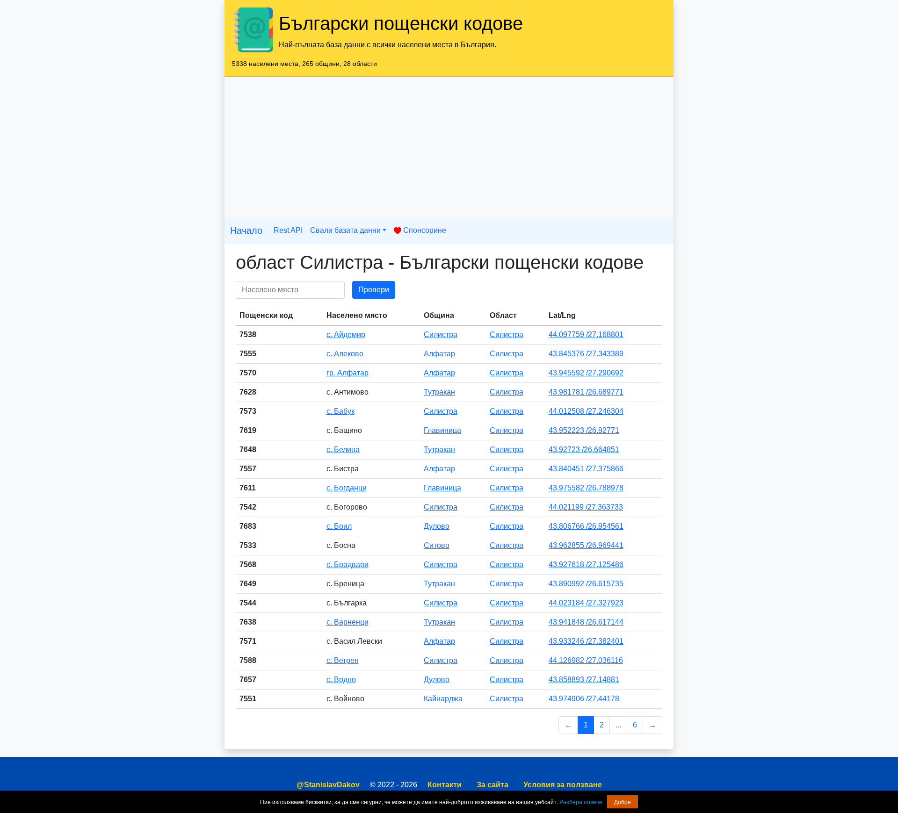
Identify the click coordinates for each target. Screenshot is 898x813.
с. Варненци (347, 622)
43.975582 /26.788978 (586, 488)
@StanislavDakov (328, 785)
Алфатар (439, 354)
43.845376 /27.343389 (586, 354)
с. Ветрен (342, 660)
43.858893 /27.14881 (584, 679)
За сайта (492, 785)
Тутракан (439, 392)
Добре (622, 802)
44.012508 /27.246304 (586, 411)
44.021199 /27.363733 (586, 507)
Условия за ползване (562, 785)
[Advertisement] (449, 147)
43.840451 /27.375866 (586, 469)
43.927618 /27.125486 (586, 564)
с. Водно (341, 679)
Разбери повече (580, 802)
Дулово (436, 526)
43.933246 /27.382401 (586, 641)
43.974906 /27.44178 (584, 699)
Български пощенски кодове (401, 23)
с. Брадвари (347, 564)
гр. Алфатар (347, 373)
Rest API (288, 230)
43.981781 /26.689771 (586, 392)
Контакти (444, 785)
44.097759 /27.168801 (586, 334)
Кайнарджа (443, 699)
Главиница (442, 430)
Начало (246, 230)
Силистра (440, 334)
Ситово (436, 545)
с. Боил (339, 526)
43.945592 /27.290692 (586, 373)
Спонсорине (423, 230)
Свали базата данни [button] (345, 230)
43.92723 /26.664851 (584, 449)
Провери (373, 290)
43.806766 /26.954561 (586, 526)
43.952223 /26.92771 (584, 430)
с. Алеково (344, 354)
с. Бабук (340, 411)
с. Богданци (346, 488)
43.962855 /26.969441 (586, 545)
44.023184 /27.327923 (586, 603)
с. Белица (343, 449)
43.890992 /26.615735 (586, 584)
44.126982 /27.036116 (586, 660)
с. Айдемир (345, 334)
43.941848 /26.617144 (586, 622)
